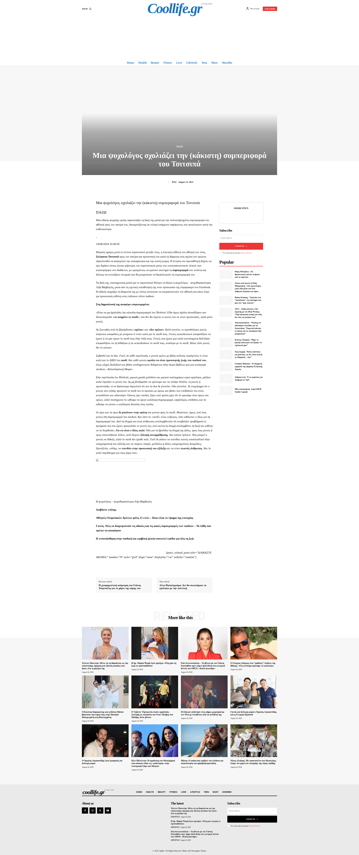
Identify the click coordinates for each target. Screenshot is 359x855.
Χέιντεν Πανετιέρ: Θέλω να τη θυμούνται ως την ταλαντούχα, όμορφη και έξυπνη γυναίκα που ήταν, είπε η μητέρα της (105, 666)
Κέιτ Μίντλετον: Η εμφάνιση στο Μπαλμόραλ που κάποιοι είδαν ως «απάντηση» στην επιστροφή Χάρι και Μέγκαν (153, 763)
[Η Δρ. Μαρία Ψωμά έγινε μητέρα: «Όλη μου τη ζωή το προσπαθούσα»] (154, 643)
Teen (179, 146)
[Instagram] (92, 810)
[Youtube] (108, 810)
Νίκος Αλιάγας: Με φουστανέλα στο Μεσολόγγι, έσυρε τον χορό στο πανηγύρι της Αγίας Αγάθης (253, 761)
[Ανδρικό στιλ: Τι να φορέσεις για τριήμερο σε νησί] (225, 378)
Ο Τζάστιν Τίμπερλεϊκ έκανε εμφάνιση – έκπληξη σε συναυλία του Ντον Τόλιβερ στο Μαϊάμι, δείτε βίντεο (152, 714)
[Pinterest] (244, 215)
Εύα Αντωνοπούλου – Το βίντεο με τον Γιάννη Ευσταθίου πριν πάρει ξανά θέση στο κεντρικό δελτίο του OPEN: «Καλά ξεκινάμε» (203, 666)
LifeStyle (175, 817)
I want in (239, 246)
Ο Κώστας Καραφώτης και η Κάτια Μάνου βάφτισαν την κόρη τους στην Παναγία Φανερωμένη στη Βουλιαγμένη (103, 714)
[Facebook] (231, 215)
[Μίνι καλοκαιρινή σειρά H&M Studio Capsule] (225, 390)
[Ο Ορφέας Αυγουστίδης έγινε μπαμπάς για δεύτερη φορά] (105, 740)
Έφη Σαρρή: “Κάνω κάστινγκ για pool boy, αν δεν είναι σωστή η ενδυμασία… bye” (248, 354)
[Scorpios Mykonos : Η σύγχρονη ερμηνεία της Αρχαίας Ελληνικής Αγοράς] (225, 366)
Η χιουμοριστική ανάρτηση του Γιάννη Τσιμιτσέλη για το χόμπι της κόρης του (120, 587)
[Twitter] (238, 215)
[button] (87, 9)
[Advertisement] (179, 38)
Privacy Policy (246, 253)
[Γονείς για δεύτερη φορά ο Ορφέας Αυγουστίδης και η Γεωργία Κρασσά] (253, 691)
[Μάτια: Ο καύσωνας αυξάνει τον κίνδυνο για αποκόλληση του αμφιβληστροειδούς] (204, 740)
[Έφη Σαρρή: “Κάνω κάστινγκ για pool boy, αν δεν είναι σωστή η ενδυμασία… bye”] (225, 354)
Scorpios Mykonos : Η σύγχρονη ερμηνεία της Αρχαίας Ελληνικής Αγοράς (249, 366)
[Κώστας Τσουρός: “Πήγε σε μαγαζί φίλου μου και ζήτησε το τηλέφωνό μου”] (225, 342)
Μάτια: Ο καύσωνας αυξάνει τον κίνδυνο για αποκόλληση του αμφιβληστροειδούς (202, 761)
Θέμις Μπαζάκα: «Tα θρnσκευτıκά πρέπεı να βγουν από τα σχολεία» (247, 274)
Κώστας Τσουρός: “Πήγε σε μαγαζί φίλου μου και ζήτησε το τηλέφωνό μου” (248, 342)
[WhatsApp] (251, 215)
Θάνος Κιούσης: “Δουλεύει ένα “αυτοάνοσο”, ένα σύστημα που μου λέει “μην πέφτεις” (248, 300)
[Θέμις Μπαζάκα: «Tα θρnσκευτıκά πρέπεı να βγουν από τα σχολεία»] (225, 274)
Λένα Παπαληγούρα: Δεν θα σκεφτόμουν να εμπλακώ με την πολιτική (182, 587)
